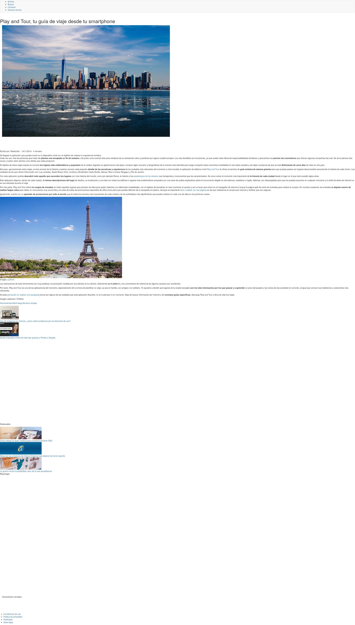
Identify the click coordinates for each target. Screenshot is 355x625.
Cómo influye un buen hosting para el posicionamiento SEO (26, 440)
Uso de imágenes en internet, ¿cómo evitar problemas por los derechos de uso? (35, 321)
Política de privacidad (12, 616)
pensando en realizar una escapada (23, 294)
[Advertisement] (68, 143)
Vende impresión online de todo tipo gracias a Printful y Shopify (27, 337)
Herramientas (6, 303)
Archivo (11, 1)
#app (20, 303)
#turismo (26, 303)
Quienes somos (14, 9)
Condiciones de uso (12, 614)
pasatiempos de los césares (146, 176)
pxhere (11, 279)
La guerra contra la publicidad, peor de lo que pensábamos (26, 471)
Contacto (12, 7)
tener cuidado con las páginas (193, 190)
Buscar (11, 4)
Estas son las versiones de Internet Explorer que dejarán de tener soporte (32, 455)
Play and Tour (213, 169)
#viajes (34, 303)
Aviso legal (8, 622)
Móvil (14, 303)
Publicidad (7, 619)
